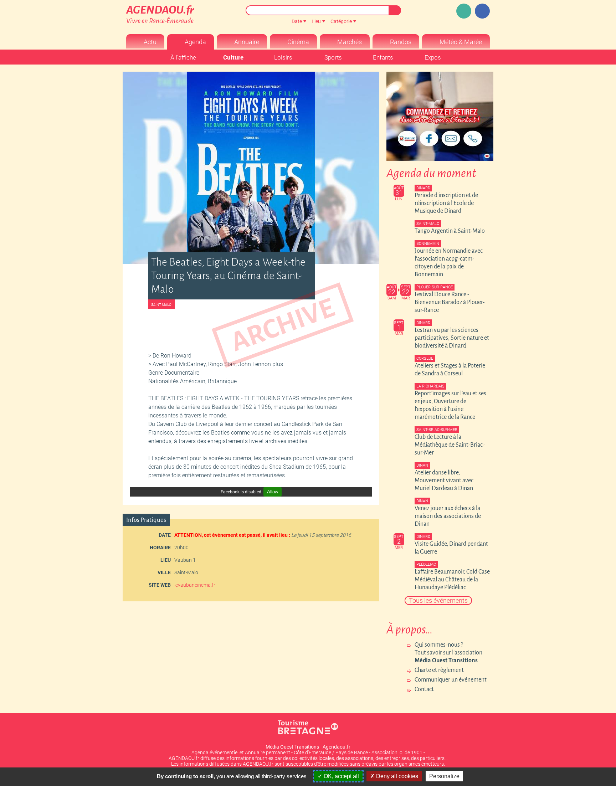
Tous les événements (438, 600)
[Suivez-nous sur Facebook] (482, 11)
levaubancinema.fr (194, 585)
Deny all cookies (396, 776)
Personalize (444, 776)
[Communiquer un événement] (463, 11)
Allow (272, 491)
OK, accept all (340, 776)
